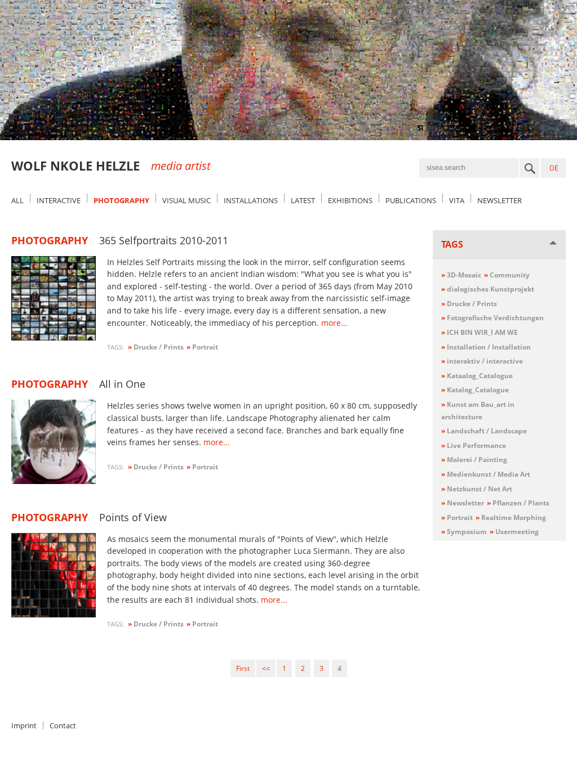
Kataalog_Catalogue (477, 375)
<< (266, 668)
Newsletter (499, 200)
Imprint (24, 725)
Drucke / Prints (469, 303)
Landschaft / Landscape (484, 431)
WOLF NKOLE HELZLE (75, 165)
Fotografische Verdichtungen (492, 317)
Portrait (457, 517)
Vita (456, 200)
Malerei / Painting (474, 459)
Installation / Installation (486, 347)
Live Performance (473, 445)
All (17, 200)
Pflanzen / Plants (518, 503)
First (243, 668)
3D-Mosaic (461, 275)
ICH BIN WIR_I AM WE (479, 332)
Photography (121, 200)
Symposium (464, 531)
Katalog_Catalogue (475, 390)
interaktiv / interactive (482, 361)
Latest (303, 200)
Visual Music (186, 200)
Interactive (59, 200)
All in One (122, 384)
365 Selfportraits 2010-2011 (163, 240)
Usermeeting (514, 531)
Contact (63, 725)
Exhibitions (350, 200)
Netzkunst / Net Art (476, 489)
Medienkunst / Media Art (485, 474)
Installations (251, 200)
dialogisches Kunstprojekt (487, 289)
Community (507, 275)
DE (553, 168)
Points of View (133, 517)
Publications (410, 200)
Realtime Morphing (511, 517)
